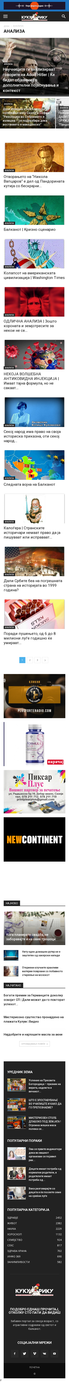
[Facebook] (14, 1353)
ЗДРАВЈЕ (12, 1217)
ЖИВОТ (12, 1223)
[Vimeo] (34, 1353)
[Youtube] (54, 1353)
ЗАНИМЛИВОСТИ (18, 1262)
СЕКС (10, 1245)
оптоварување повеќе (33, 1043)
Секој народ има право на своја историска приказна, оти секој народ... (32, 436)
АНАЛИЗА (8, 64)
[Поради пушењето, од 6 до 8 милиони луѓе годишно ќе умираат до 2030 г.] (34, 614)
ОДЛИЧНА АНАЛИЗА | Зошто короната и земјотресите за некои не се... (30, 326)
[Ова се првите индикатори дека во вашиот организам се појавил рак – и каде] (16, 1153)
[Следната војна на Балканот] (34, 465)
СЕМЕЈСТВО (14, 1240)
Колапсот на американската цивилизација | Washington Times (34, 275)
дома (6, 26)
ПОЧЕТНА (34, 1367)
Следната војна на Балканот (29, 484)
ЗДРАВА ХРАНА (16, 1251)
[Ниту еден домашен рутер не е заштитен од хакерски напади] (11, 955)
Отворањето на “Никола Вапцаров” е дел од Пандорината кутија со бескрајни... (34, 181)
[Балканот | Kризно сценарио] (34, 210)
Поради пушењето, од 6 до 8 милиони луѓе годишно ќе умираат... (30, 638)
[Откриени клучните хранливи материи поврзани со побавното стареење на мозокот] (11, 971)
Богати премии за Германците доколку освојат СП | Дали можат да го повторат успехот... (34, 999)
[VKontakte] (44, 1353)
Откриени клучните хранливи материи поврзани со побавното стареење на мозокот (42, 971)
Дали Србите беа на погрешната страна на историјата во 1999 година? (33, 585)
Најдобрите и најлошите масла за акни (33, 1034)
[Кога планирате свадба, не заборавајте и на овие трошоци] (34, 928)
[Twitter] (24, 1353)
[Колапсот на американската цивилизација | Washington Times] (34, 253)
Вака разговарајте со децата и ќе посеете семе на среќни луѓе (45, 1192)
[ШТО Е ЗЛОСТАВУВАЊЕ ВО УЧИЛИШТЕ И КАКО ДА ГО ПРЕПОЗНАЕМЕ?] (16, 1104)
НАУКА (11, 1228)
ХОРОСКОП (14, 1234)
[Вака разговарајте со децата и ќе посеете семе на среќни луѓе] (16, 1193)
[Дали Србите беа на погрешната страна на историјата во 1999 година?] (34, 561)
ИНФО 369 (13, 1256)
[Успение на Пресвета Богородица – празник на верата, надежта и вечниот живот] (16, 1085)
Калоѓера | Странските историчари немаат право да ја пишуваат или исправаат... (32, 532)
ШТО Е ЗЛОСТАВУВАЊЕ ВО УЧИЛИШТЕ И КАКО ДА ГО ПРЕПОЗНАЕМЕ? (45, 1104)
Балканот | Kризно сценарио (30, 229)
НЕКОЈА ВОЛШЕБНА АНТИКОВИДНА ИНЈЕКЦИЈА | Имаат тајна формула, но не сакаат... (31, 381)
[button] (64, 16)
